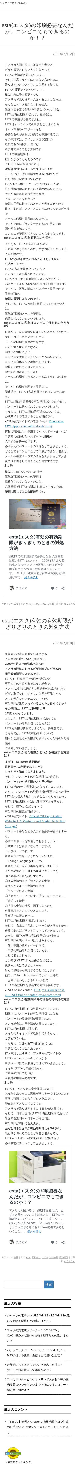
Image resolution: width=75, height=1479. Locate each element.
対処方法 (53, 1257)
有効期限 (63, 1257)
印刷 (51, 603)
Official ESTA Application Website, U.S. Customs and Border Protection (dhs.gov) (35, 821)
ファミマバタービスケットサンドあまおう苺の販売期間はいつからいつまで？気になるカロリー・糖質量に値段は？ (38, 1384)
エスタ (35, 603)
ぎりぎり (36, 1257)
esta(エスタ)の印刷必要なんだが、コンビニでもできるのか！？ (37, 31)
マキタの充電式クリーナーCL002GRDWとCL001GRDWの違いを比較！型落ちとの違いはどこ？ (37, 1335)
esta (28, 603)
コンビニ (43, 603)
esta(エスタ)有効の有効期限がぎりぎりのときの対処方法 (37, 624)
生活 (16, 603)
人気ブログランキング (18, 1462)
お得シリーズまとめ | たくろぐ (45, 1427)
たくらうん (69, 603)
